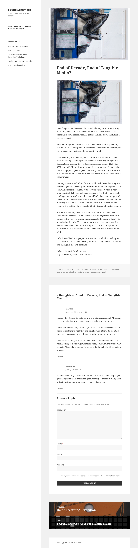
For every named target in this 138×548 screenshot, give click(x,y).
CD (98, 269)
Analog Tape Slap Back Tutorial (20, 61)
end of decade (109, 269)
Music (86, 269)
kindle (117, 269)
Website (60, 465)
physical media (88, 272)
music (59, 272)
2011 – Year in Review (16, 65)
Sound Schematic (20, 10)
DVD (101, 269)
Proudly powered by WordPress (69, 543)
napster (79, 272)
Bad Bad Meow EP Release (18, 46)
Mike (78, 269)
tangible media (100, 272)
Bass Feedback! (14, 51)
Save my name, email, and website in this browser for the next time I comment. (90, 476)
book (94, 269)
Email (60, 454)
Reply (60, 357)
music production (69, 272)
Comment (62, 410)
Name (60, 444)
